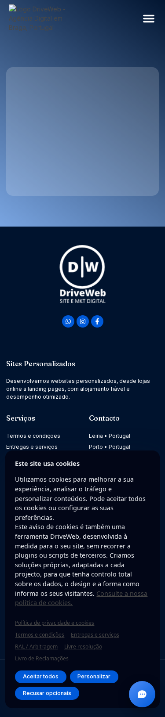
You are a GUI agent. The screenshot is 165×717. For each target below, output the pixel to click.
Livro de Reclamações (42, 658)
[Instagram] (83, 321)
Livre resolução (83, 646)
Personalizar (93, 676)
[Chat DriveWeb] (142, 694)
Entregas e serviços (95, 634)
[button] (148, 18)
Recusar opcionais (47, 693)
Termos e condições (39, 634)
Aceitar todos (41, 676)
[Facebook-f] (97, 321)
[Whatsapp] (68, 321)
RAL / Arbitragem (36, 646)
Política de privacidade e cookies (54, 623)
